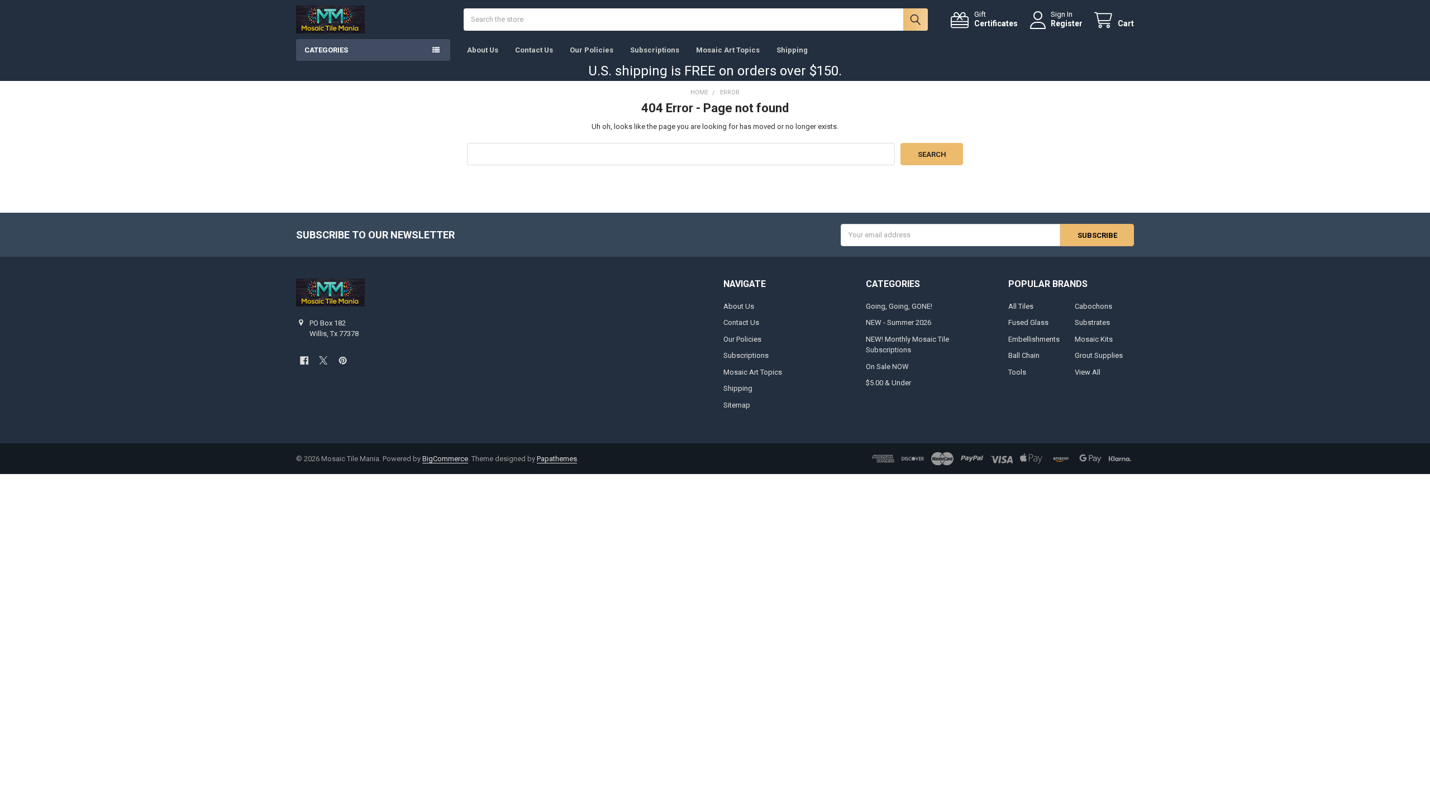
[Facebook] (304, 360)
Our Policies (591, 50)
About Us (482, 50)
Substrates (1092, 322)
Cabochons (1093, 306)
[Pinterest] (343, 360)
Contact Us (534, 50)
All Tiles (1020, 306)
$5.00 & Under (888, 383)
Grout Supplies (1099, 355)
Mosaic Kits (1094, 339)
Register (1067, 23)
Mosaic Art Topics (728, 50)
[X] (323, 360)
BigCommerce (445, 458)
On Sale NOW (887, 366)
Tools (1017, 372)
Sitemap (736, 405)
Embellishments (1034, 339)
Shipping (792, 50)
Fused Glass (1028, 322)
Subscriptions (654, 50)
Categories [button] (326, 50)
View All (1087, 372)
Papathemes (557, 458)
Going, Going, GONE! (899, 306)
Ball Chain (1024, 355)
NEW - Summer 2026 (898, 322)
